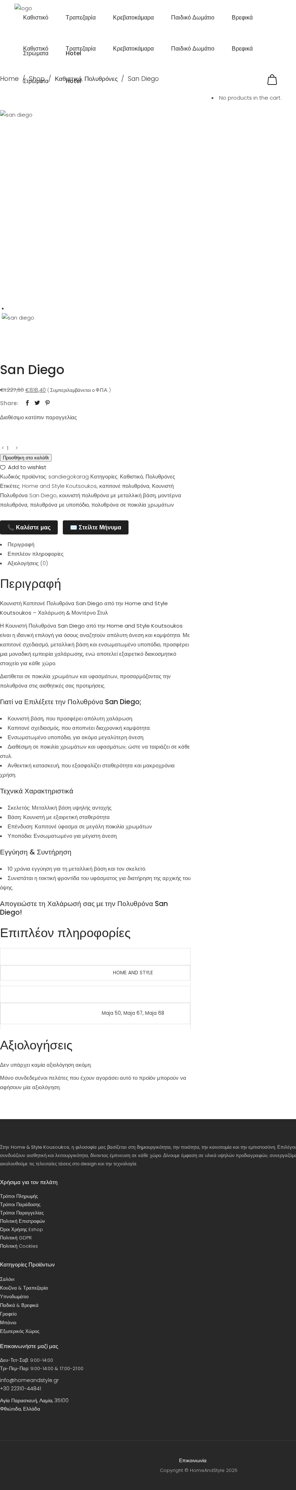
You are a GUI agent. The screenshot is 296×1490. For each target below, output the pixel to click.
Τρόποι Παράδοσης (20, 1204)
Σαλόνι (7, 1279)
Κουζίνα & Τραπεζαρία (24, 1288)
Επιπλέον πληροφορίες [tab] (36, 554)
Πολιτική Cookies (19, 1246)
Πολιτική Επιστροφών (22, 1221)
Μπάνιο (8, 1322)
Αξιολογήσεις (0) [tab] (28, 563)
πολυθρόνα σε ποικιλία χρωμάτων (132, 504)
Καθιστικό (131, 476)
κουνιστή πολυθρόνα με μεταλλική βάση (107, 495)
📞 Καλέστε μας (29, 527)
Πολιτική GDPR (16, 1237)
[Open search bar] (278, 69)
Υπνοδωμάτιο (14, 1296)
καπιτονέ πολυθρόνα (124, 486)
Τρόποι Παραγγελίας (22, 1212)
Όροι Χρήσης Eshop (21, 1229)
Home (9, 78)
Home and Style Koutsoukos (59, 486)
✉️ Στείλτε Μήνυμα (95, 527)
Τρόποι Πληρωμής (19, 1196)
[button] (23, 467)
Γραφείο (8, 1314)
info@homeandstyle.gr (29, 1380)
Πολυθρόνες (160, 476)
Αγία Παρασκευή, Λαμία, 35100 (34, 1400)
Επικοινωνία (192, 1460)
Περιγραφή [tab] (21, 544)
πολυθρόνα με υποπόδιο (59, 504)
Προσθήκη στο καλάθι (26, 457)
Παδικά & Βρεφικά (19, 1305)
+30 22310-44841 (20, 1388)
